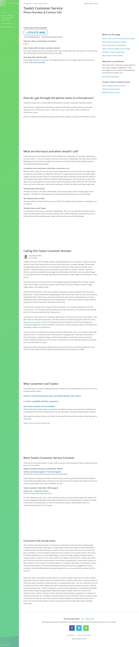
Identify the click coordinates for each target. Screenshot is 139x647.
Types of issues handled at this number (116, 49)
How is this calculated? (37, 62)
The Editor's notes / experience (113, 52)
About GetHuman (7, 27)
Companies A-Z (6, 23)
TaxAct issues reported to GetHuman (36, 423)
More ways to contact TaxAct (112, 55)
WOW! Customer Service (110, 92)
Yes (82, 619)
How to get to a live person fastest (114, 42)
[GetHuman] (9, 3)
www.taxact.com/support (32, 322)
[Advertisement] (60, 79)
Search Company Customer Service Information (7, 17)
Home (3, 12)
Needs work (90, 619)
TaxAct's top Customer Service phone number (118, 39)
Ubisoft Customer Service (111, 89)
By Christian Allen (35, 256)
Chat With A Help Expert (110, 77)
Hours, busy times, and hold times (114, 45)
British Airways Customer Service (114, 86)
